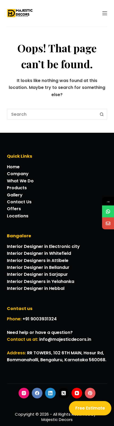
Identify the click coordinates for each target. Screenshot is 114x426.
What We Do (20, 181)
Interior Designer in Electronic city (43, 246)
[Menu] (104, 13)
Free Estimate (90, 408)
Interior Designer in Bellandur (38, 267)
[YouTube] (77, 393)
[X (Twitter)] (63, 393)
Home (13, 167)
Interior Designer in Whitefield (39, 253)
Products (17, 188)
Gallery (15, 195)
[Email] (108, 223)
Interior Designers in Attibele (37, 260)
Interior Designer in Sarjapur (37, 274)
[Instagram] (24, 393)
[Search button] (102, 114)
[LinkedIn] (50, 393)
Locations (17, 216)
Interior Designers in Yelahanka (40, 281)
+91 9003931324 (40, 319)
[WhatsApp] (108, 211)
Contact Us (19, 202)
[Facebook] (37, 393)
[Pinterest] (90, 393)
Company (18, 174)
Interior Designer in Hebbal (35, 288)
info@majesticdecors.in (65, 339)
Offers (14, 209)
